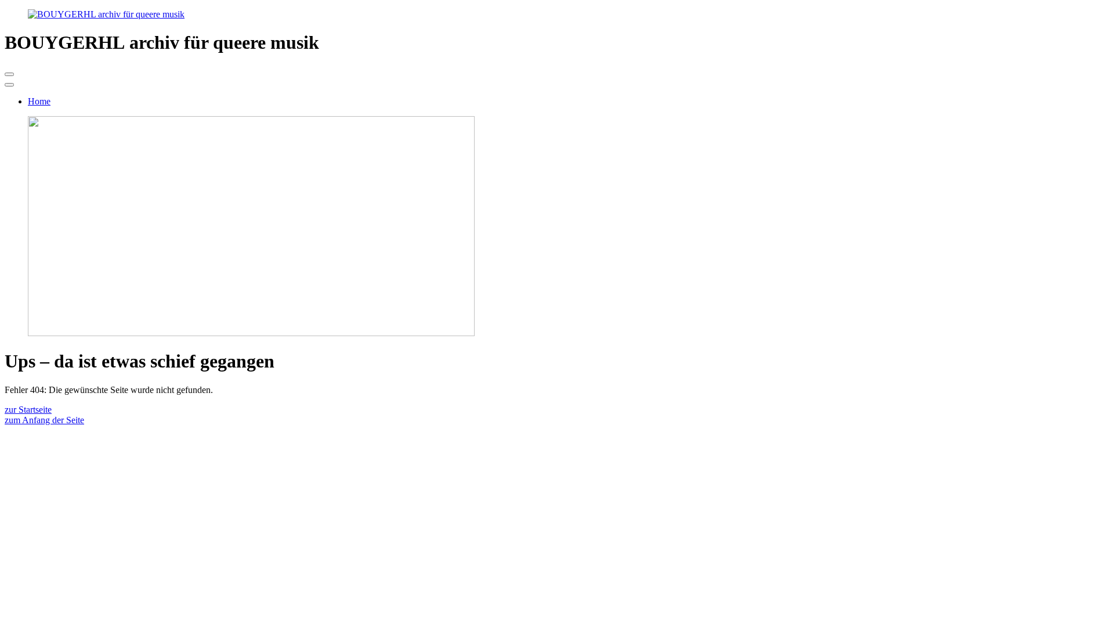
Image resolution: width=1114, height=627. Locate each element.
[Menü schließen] (9, 85)
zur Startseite (28, 410)
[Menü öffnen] (9, 74)
